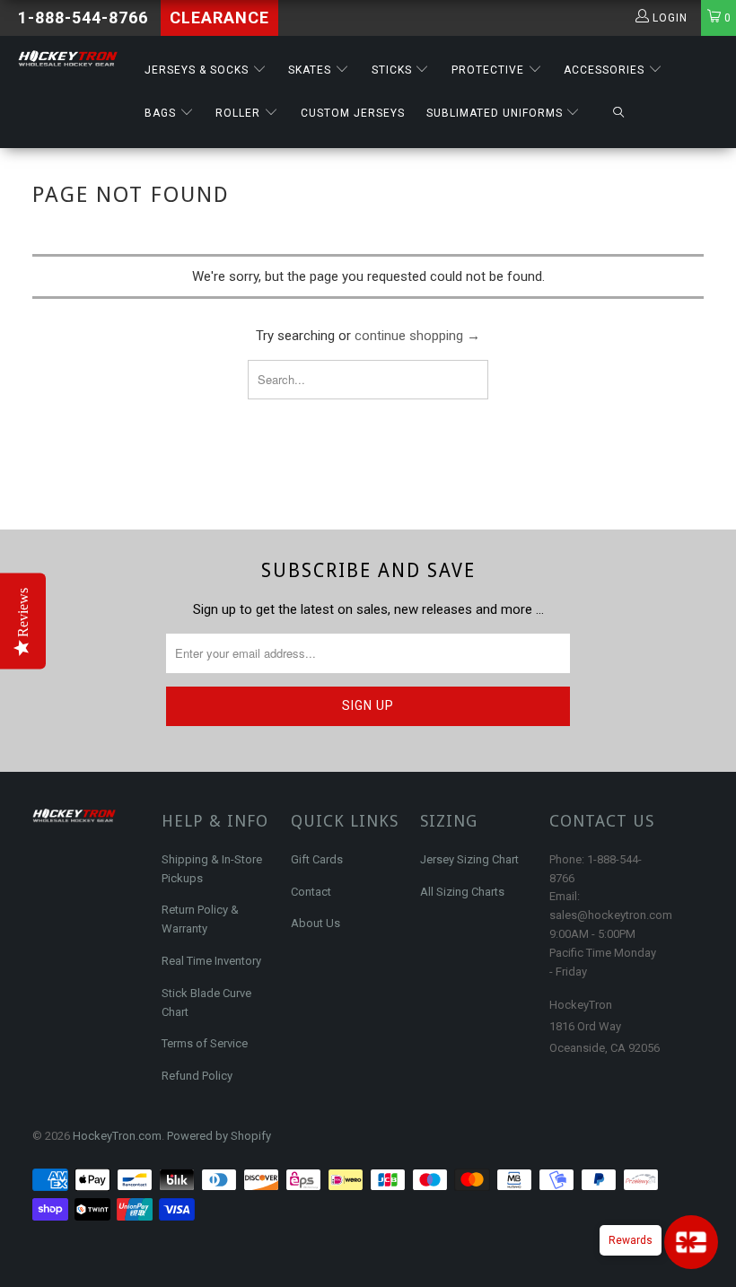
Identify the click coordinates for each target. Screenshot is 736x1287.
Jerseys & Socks (198, 70)
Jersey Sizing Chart (469, 859)
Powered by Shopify (219, 1136)
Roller (239, 113)
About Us (315, 923)
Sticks (394, 70)
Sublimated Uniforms (496, 113)
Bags (162, 113)
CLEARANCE (219, 17)
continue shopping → (417, 336)
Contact (311, 891)
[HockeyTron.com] (68, 59)
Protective (489, 70)
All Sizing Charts (462, 891)
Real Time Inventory (211, 960)
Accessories (606, 70)
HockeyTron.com (117, 1136)
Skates (311, 70)
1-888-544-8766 (83, 17)
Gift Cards (317, 859)
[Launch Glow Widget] (691, 1242)
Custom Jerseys (353, 113)
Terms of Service (205, 1043)
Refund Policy (197, 1075)
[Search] (618, 114)
